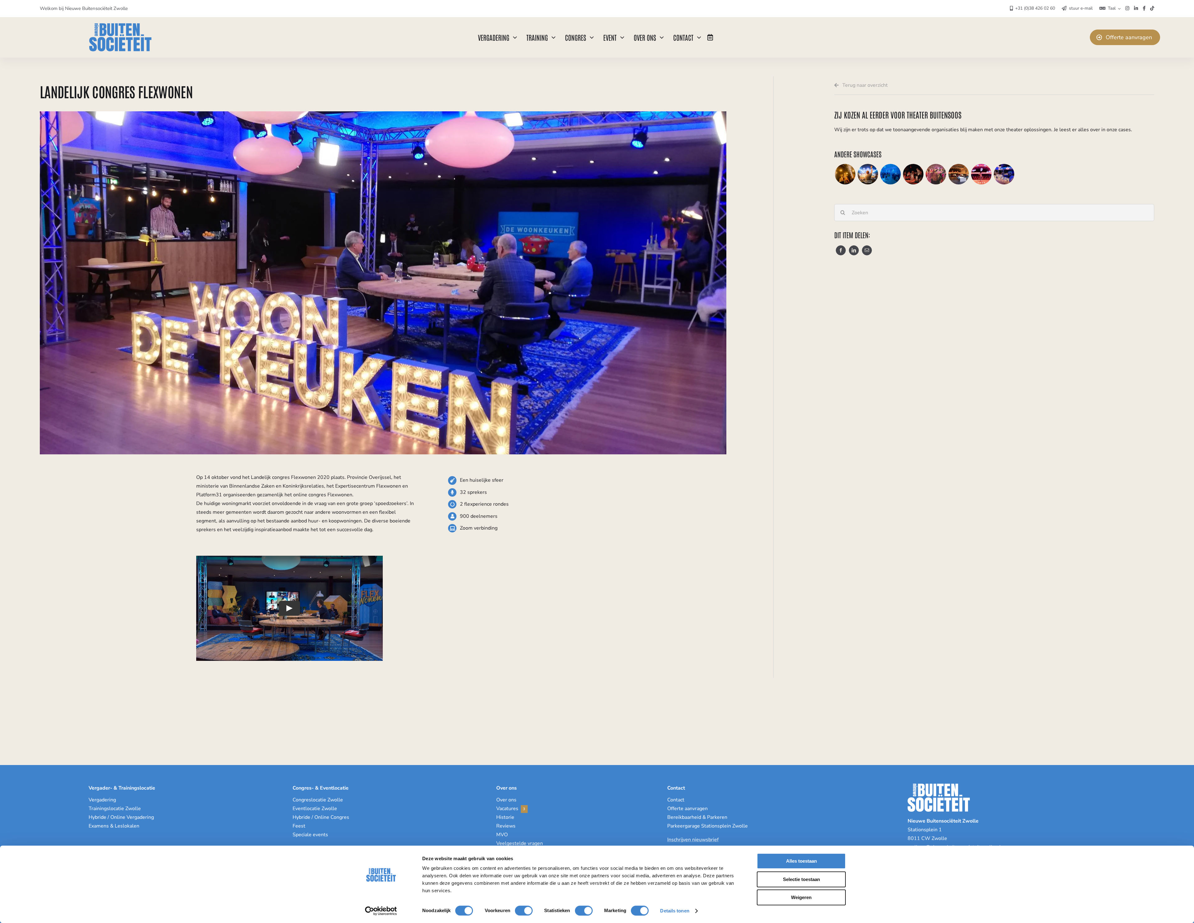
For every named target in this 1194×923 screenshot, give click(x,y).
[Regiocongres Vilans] (958, 174)
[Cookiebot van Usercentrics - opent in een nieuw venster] (381, 911)
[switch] (524, 911)
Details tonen (674, 910)
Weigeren (801, 897)
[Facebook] (840, 250)
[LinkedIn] (853, 250)
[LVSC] (890, 174)
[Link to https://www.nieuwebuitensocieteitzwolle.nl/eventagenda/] (710, 37)
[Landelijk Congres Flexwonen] (1004, 174)
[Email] (866, 250)
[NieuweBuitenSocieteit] (120, 25)
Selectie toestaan (801, 879)
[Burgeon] (913, 174)
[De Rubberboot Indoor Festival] (867, 174)
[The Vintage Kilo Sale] (935, 174)
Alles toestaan (801, 861)
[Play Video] (289, 608)
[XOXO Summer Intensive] (981, 174)
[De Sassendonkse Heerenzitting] (845, 174)
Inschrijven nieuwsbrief (693, 839)
